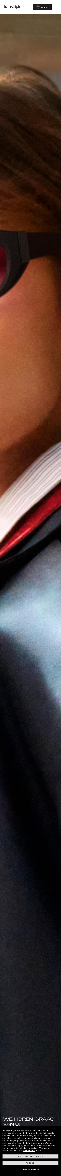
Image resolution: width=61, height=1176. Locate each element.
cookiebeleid (29, 1151)
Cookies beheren (30, 1169)
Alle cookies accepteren (30, 1156)
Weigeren (30, 1163)
